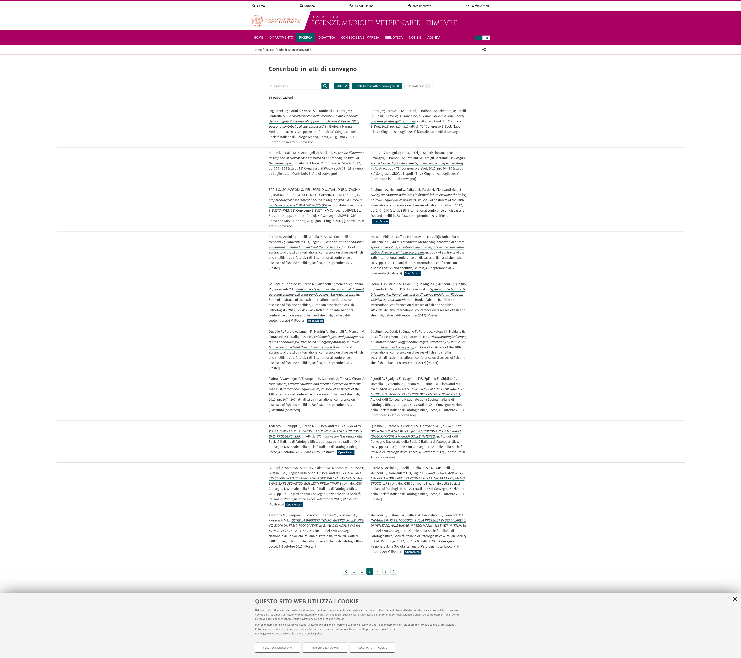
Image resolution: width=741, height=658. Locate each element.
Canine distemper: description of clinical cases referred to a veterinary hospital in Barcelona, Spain (316, 157)
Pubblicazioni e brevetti (293, 49)
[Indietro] (346, 571)
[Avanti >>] (393, 571)
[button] (484, 49)
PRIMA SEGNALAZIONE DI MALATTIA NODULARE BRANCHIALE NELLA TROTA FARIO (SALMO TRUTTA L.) (417, 478)
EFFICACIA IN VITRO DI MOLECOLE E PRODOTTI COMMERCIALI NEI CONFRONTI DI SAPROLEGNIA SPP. (315, 431)
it (478, 38)
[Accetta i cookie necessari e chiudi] (735, 599)
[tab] (478, 37)
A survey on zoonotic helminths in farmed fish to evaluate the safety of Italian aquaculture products (418, 194)
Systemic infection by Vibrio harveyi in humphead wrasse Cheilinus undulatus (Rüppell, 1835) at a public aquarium (417, 294)
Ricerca (305, 37)
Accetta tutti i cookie (372, 647)
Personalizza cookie (325, 647)
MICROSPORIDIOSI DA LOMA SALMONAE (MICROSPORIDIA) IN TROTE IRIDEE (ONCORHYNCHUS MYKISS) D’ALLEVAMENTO (416, 431)
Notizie (415, 37)
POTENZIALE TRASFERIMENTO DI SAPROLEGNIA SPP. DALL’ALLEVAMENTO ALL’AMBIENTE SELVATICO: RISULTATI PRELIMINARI (315, 478)
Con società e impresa (360, 37)
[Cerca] (325, 86)
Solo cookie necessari (277, 647)
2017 (338, 86)
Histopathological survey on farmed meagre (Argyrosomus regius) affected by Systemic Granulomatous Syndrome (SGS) (418, 341)
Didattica (326, 37)
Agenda (433, 37)
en (486, 38)
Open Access (416, 86)
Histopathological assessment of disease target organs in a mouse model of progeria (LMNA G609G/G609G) (315, 199)
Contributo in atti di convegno (373, 86)
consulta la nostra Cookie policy (303, 633)
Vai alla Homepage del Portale (276, 21)
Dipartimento (281, 37)
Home (258, 37)
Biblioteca (394, 37)
